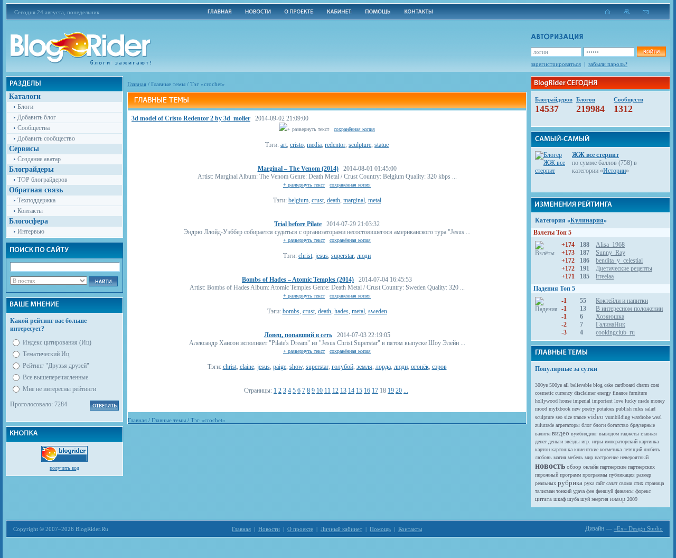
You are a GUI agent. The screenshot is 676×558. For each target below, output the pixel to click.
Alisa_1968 (610, 244)
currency (563, 393)
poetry (588, 409)
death (333, 200)
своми (625, 483)
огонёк (420, 366)
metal (374, 200)
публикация (622, 475)
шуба (573, 499)
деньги (555, 441)
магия (559, 457)
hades (341, 311)
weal (657, 417)
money (658, 401)
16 (367, 390)
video (595, 417)
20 (399, 390)
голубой (342, 366)
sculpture (360, 144)
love (618, 401)
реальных (545, 483)
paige (279, 366)
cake (608, 385)
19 (391, 390)
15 (359, 390)
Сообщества (33, 128)
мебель (575, 457)
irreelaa (605, 276)
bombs (291, 311)
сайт (600, 483)
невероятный (634, 457)
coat (655, 385)
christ (305, 255)
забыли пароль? (607, 64)
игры (597, 441)
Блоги (25, 106)
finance (620, 393)
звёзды (572, 441)
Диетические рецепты (624, 268)
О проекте (300, 529)
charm (642, 385)
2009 (632, 499)
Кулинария (587, 220)
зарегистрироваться (556, 64)
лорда (383, 366)
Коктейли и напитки (622, 300)
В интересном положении (629, 308)
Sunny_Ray (610, 252)
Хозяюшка (610, 316)
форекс (643, 491)
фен (590, 491)
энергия (600, 499)
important (602, 401)
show (296, 366)
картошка (561, 449)
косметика (611, 449)
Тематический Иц (46, 354)
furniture (638, 393)
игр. (585, 441)
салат (611, 483)
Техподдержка (36, 200)
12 (335, 390)
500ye (555, 385)
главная (649, 433)
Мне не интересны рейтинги (59, 389)
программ (570, 475)
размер (643, 475)
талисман (545, 491)
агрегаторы (568, 425)
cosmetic (544, 393)
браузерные (642, 425)
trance (580, 417)
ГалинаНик (610, 324)
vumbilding (617, 417)
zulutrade (544, 425)
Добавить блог (36, 117)
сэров (439, 366)
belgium (298, 200)
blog (598, 385)
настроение (606, 457)
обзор (574, 466)
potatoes (605, 409)
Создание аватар (39, 159)
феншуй (604, 491)
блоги (599, 425)
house (565, 401)
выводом (609, 433)
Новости (269, 529)
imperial (581, 401)
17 (375, 390)
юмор (617, 499)
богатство (617, 425)
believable (581, 385)
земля (364, 366)
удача (579, 491)
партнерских (641, 467)
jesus (321, 255)
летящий (632, 449)
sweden (377, 311)
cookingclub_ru (615, 332)
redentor (335, 144)
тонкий (563, 491)
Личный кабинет (341, 529)
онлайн (590, 467)
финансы (624, 491)
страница (654, 483)
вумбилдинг (584, 433)
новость (550, 465)
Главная (136, 84)
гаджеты (630, 433)
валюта (542, 433)
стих (638, 483)
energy (604, 393)
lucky (630, 401)
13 (343, 390)
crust (318, 200)
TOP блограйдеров (42, 179)
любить (652, 449)
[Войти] (651, 51)
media (314, 144)
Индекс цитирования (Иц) (57, 342)
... (405, 390)
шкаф (559, 499)
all (566, 385)
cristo (297, 144)
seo (559, 417)
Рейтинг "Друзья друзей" (56, 365)
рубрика (570, 483)
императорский (621, 441)
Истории (614, 170)
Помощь (380, 529)
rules (638, 409)
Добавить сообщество (46, 138)
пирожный (546, 475)
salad (650, 409)
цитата (543, 499)
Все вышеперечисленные (55, 377)
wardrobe (641, 417)
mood (541, 409)
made (643, 401)
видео (560, 433)
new (576, 409)
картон (542, 449)
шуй (585, 499)
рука (589, 483)
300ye (541, 385)
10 (319, 390)
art (283, 144)
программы (595, 475)
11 (327, 390)
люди (364, 255)
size (568, 417)
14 (351, 390)
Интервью (30, 231)
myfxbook (559, 409)
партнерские (613, 467)
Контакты (30, 211)
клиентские (586, 449)
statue (381, 144)
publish (624, 409)
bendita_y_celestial (619, 260)
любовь (543, 457)
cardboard (625, 385)
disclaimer (585, 393)
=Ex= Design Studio (638, 528)
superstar (342, 255)
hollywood (546, 401)
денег (541, 441)
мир (589, 457)
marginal (354, 200)
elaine (247, 366)
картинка (649, 441)
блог (586, 425)
